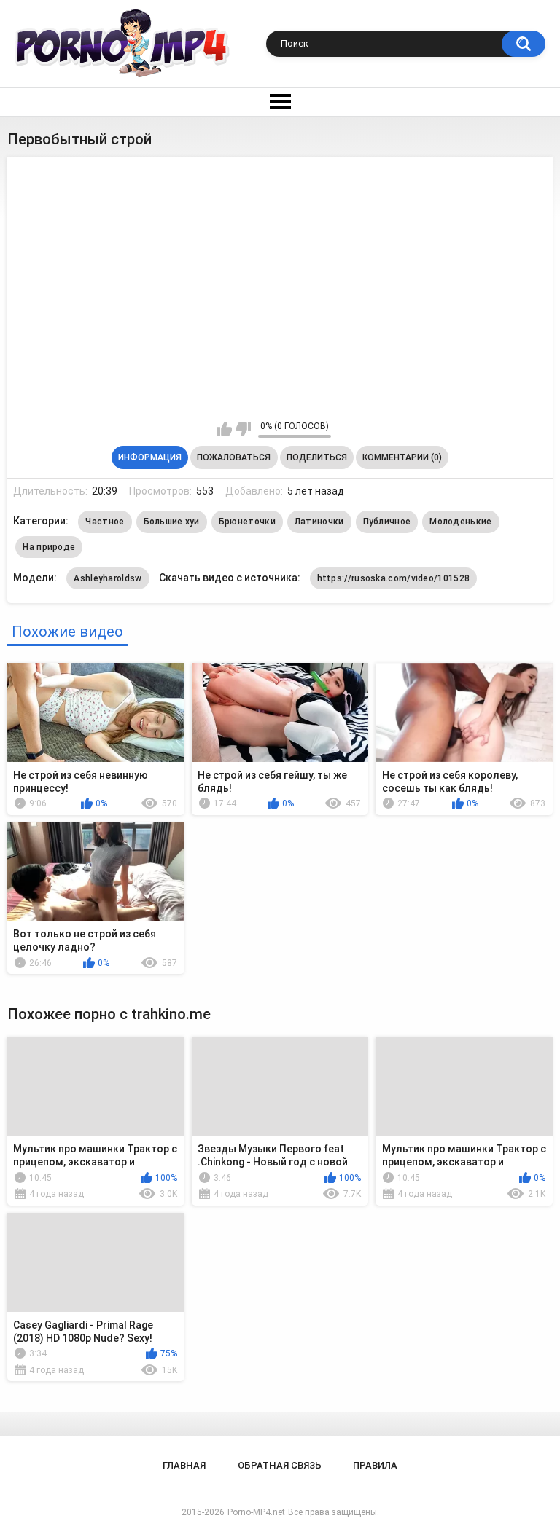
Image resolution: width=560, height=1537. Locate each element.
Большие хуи (172, 521)
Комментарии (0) (402, 457)
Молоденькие (460, 521)
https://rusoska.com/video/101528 (393, 578)
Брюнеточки (247, 521)
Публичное (387, 521)
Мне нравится (224, 429)
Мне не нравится (243, 429)
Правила (375, 1465)
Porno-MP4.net (256, 1512)
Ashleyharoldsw (107, 578)
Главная (184, 1465)
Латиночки (319, 521)
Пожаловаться (234, 457)
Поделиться (317, 457)
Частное (104, 521)
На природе (49, 547)
